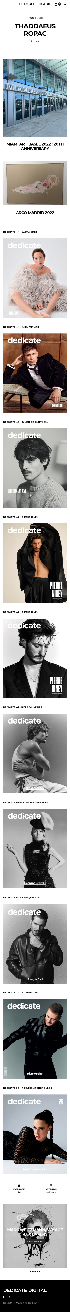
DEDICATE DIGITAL (35, 4)
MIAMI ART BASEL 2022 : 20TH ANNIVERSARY (35, 146)
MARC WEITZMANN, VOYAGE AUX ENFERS (35, 1232)
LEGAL (7, 1297)
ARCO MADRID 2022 (35, 212)
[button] (31, 1272)
